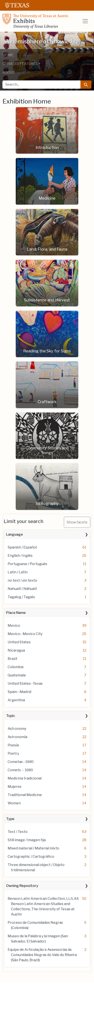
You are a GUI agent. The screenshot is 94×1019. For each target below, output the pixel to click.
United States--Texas (25, 683)
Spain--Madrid (19, 692)
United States (19, 642)
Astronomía (17, 737)
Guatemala (17, 675)
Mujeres (14, 787)
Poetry (13, 753)
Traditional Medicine (25, 795)
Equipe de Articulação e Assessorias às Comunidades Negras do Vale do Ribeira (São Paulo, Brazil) (42, 955)
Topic (10, 716)
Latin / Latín (18, 572)
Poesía (13, 745)
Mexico (14, 625)
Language (14, 534)
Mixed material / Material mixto (33, 848)
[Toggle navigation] (85, 21)
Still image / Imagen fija (27, 840)
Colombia (15, 667)
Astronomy (17, 729)
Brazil (12, 659)
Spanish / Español (22, 547)
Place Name (16, 613)
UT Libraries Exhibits (35, 21)
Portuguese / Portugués (27, 564)
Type (10, 819)
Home (8, 55)
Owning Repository (22, 886)
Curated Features (20, 64)
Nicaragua (16, 650)
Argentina (16, 700)
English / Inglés (20, 556)
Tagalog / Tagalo (21, 597)
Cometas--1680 (21, 762)
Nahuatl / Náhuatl (22, 589)
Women (14, 803)
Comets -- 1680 (20, 770)
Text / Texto (18, 832)
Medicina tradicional (25, 778)
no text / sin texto (22, 580)
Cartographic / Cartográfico (31, 856)
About (9, 72)
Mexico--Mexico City (25, 634)
